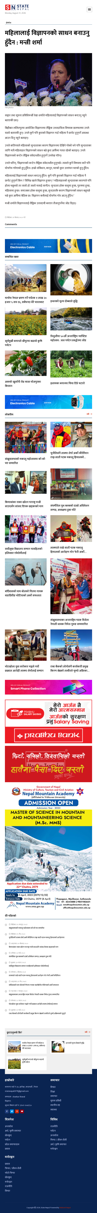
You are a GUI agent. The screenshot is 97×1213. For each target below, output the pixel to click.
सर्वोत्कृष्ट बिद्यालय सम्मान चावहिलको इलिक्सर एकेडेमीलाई (23, 551)
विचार (53, 1087)
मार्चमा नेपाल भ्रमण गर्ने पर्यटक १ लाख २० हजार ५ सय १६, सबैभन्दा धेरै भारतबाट (26, 300)
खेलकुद (8, 1135)
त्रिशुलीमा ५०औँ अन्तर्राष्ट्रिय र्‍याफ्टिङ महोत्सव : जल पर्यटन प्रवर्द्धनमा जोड (68, 338)
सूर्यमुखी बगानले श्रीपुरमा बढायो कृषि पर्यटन (23, 343)
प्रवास (7, 1149)
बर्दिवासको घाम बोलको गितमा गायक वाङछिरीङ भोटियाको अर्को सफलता (24, 593)
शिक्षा (52, 1092)
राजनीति (54, 1126)
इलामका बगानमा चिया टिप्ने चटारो (67, 383)
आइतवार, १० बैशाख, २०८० (19, 943)
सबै (88, 414)
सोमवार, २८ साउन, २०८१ (18, 1000)
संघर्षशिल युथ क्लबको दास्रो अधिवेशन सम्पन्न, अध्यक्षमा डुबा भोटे (69, 507)
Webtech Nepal (65, 1207)
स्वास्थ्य (53, 1110)
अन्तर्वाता (9, 1126)
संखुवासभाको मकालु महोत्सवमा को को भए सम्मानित (25, 461)
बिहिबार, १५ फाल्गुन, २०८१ (19, 924)
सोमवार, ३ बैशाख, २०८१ (18, 972)
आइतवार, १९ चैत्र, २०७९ (18, 981)
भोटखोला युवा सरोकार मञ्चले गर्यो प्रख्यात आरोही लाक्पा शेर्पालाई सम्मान (24, 668)
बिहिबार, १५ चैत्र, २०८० (18, 934)
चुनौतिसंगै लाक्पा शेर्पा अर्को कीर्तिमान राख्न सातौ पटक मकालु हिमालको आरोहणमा (69, 457)
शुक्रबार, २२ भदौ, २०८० (18, 1010)
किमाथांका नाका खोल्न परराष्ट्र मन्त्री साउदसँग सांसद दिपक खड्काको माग (24, 504)
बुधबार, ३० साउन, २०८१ (18, 962)
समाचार (53, 1096)
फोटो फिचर (10, 1173)
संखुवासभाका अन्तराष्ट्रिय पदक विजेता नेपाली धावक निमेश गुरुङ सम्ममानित (69, 622)
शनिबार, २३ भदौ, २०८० (18, 953)
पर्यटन (7, 1140)
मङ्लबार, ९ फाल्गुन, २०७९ (19, 991)
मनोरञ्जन (53, 1149)
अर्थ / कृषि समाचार (13, 1131)
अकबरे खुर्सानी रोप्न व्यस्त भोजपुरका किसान (23, 384)
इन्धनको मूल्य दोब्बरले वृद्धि (64, 301)
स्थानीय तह (55, 1105)
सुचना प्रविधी (55, 1101)
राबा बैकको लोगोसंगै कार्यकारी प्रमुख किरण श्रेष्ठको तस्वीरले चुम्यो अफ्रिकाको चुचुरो (70, 670)
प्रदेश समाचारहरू (12, 1144)
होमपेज (8, 23)
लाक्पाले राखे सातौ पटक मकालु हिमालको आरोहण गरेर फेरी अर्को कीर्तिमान (67, 551)
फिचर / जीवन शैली (58, 1140)
